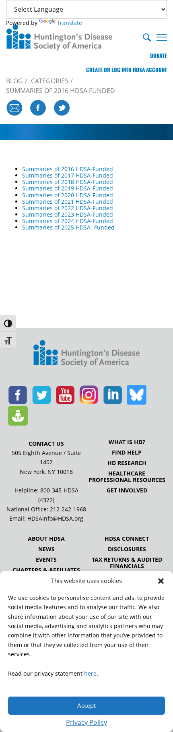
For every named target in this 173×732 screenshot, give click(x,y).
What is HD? (127, 442)
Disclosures (127, 549)
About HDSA (46, 539)
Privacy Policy (86, 722)
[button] (161, 581)
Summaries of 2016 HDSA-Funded (67, 169)
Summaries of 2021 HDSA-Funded (67, 201)
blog (14, 81)
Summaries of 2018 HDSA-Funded (67, 182)
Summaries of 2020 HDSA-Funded (67, 195)
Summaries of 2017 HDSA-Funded (67, 175)
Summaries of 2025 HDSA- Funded (68, 227)
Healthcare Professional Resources (127, 476)
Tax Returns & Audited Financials (127, 562)
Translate (69, 23)
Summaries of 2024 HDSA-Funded (67, 221)
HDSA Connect (127, 539)
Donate (158, 55)
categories (49, 81)
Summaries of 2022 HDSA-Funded (67, 208)
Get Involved (127, 490)
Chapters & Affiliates (46, 570)
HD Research (126, 463)
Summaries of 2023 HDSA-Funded (67, 214)
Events (46, 559)
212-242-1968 (68, 509)
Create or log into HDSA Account (126, 69)
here (90, 673)
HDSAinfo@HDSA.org (55, 518)
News (46, 549)
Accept (86, 705)
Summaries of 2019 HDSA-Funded (67, 188)
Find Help (127, 452)
